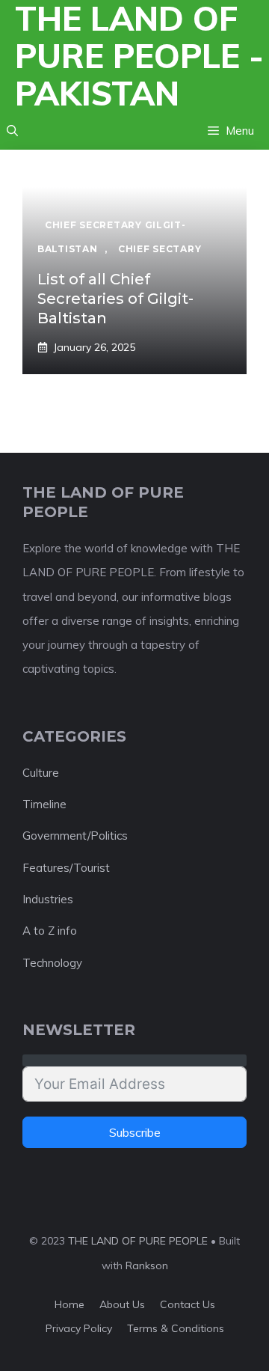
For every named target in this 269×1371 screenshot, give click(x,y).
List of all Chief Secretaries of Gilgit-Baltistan (115, 298)
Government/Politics (75, 835)
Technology (52, 963)
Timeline (44, 804)
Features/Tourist (66, 868)
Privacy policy (79, 1328)
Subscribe (135, 1132)
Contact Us (187, 1304)
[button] (12, 131)
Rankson (147, 1265)
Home (69, 1304)
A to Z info (49, 930)
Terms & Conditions (175, 1328)
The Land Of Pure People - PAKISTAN (139, 56)
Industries (47, 899)
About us (122, 1304)
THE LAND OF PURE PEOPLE (138, 1241)
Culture (40, 773)
